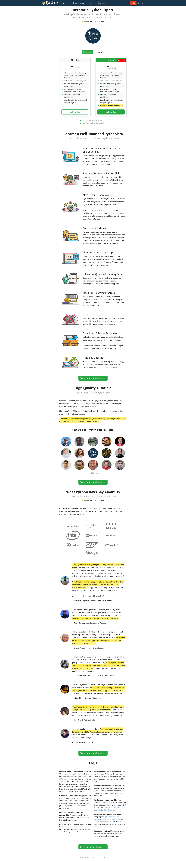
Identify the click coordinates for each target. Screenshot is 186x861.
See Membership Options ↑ (93, 378)
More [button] (92, 3)
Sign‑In (140, 3)
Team (99, 51)
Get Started (75, 112)
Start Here (64, 3)
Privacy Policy (102, 858)
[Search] (99, 3)
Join (133, 3)
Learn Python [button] (79, 3)
